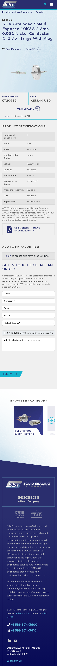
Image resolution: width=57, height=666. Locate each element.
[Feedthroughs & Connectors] (28, 420)
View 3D (30, 49)
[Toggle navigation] (51, 4)
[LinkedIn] (9, 640)
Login (7, 116)
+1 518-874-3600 (24, 625)
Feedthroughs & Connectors (17, 12)
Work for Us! (14, 660)
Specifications (13, 49)
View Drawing (25, 109)
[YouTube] (15, 640)
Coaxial (40, 12)
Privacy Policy (22, 613)
